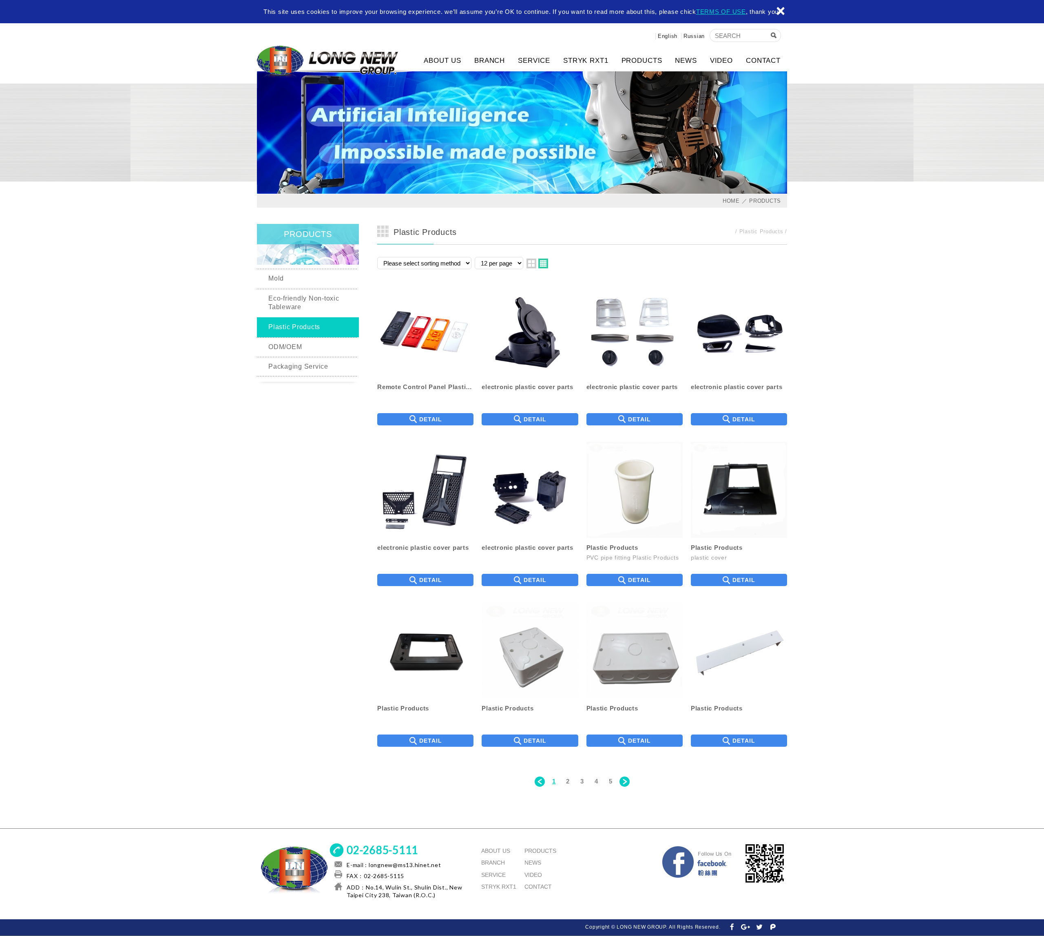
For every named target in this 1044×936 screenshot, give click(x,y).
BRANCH (489, 60)
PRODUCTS (642, 60)
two (531, 263)
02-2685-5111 (382, 849)
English (667, 36)
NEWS (686, 60)
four (543, 263)
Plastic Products (294, 326)
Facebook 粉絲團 (697, 863)
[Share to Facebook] (732, 927)
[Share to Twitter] (760, 927)
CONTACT (763, 60)
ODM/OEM (285, 346)
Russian (694, 36)
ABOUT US (442, 60)
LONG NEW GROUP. (336, 62)
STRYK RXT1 (585, 60)
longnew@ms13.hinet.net (405, 864)
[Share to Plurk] (773, 927)
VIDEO (721, 60)
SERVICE (534, 60)
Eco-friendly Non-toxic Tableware (303, 302)
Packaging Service (298, 366)
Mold (276, 278)
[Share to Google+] (746, 927)
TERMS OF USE (721, 11)
